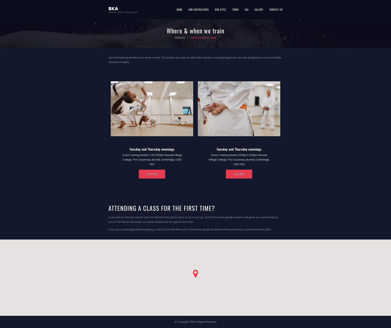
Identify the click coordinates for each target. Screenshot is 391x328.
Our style (220, 9)
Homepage (180, 37)
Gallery (258, 9)
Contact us (276, 9)
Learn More (152, 174)
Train (235, 9)
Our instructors (198, 9)
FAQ (246, 9)
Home (179, 9)
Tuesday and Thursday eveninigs (152, 149)
